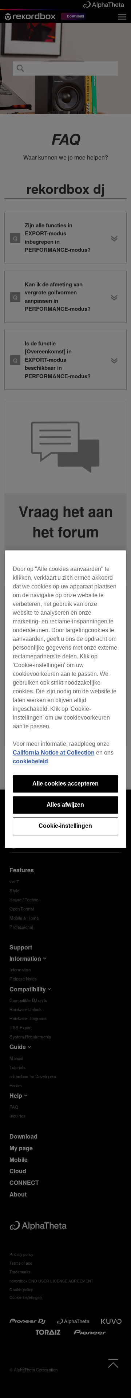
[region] (66, 699)
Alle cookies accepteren (65, 783)
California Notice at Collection (54, 752)
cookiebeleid (30, 761)
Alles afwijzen (65, 805)
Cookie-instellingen (65, 826)
